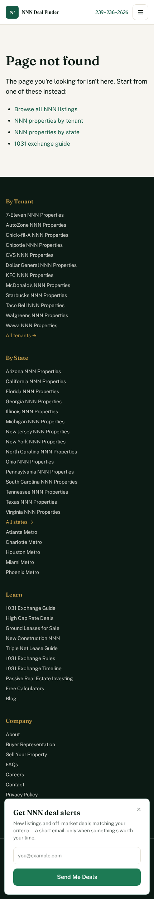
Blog (11, 698)
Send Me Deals (77, 877)
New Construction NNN (33, 638)
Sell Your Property (26, 754)
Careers (15, 774)
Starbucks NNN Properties (36, 295)
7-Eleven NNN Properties (35, 215)
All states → (19, 522)
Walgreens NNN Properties (37, 315)
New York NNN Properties (36, 441)
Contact (15, 784)
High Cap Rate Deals (29, 618)
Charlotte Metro (24, 542)
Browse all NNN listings (45, 109)
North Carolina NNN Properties (41, 452)
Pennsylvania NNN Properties (40, 472)
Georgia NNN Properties (34, 401)
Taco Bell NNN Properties (35, 305)
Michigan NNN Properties (35, 421)
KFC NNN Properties (29, 275)
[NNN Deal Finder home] (38, 12)
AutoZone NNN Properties (36, 225)
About (13, 734)
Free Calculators (25, 688)
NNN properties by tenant (48, 120)
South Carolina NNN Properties (41, 482)
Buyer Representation (30, 744)
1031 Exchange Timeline (34, 668)
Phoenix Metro (22, 572)
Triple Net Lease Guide (32, 648)
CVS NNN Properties (29, 255)
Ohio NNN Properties (30, 462)
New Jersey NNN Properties (37, 431)
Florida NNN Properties (32, 391)
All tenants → (21, 335)
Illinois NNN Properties (32, 411)
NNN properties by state (47, 132)
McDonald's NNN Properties (38, 285)
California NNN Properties (36, 381)
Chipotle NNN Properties (34, 245)
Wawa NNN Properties (31, 325)
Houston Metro (23, 552)
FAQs (12, 764)
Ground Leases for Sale (32, 628)
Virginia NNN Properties (33, 512)
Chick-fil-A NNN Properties (37, 235)
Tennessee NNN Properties (37, 492)
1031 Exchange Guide (31, 608)
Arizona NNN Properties (33, 371)
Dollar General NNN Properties (41, 265)
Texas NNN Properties (31, 502)
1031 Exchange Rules (30, 658)
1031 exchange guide (42, 143)
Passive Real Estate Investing (39, 678)
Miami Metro (20, 562)
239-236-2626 (111, 12)
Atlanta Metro (21, 532)
